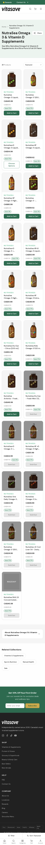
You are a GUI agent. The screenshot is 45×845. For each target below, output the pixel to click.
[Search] (30, 9)
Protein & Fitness (8, 751)
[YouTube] (15, 735)
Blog (3, 808)
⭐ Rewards (7, 2)
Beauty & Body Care (9, 759)
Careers (5, 812)
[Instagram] (3, 735)
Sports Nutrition (10, 662)
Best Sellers (6, 764)
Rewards (5, 804)
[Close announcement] (27, 2)
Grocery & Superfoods (10, 755)
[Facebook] (7, 735)
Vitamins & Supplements (13, 656)
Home (4, 27)
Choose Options (11, 164)
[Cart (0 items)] (35, 9)
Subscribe (32, 706)
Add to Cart (11, 113)
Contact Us (21, 2)
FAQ (3, 780)
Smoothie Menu (8, 816)
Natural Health (28, 662)
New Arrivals (6, 768)
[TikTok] (11, 735)
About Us (5, 796)
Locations (5, 800)
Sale (5, 668)
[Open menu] (41, 9)
